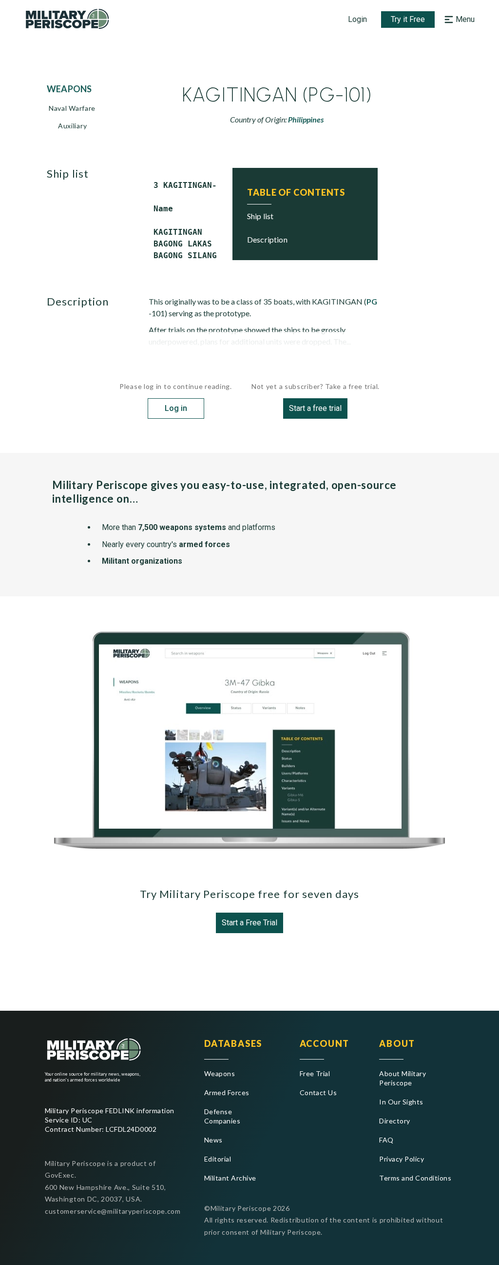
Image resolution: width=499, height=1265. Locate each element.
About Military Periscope (402, 1078)
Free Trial (315, 1073)
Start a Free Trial (249, 922)
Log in (176, 408)
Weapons (219, 1073)
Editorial (217, 1159)
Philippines (306, 119)
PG (371, 301)
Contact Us (318, 1092)
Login (357, 19)
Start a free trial (315, 408)
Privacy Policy (401, 1159)
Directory (394, 1121)
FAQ (386, 1140)
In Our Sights (401, 1102)
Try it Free (408, 19)
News (213, 1140)
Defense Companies (222, 1116)
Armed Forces (227, 1092)
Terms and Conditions (415, 1178)
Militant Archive (230, 1178)
